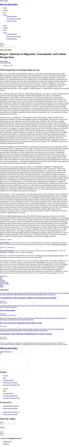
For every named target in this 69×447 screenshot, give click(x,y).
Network (5, 10)
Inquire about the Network (10, 408)
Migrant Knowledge (8, 4)
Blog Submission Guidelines (11, 406)
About (5, 15)
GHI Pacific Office (12, 21)
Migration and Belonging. (60, 244)
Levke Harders (4, 61)
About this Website (12, 16)
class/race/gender (4, 283)
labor (1, 285)
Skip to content (4, 0)
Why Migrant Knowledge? (14, 18)
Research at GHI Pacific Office (11, 385)
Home (5, 8)
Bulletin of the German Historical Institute (51, 255)
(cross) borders (4, 282)
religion (2, 286)
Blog (4, 12)
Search (2, 43)
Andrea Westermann (5, 62)
